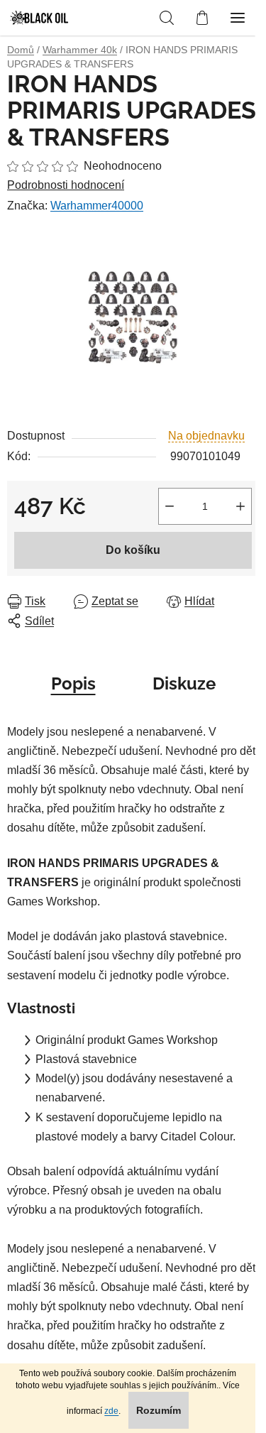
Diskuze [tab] (184, 683)
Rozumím (158, 1410)
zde (111, 1411)
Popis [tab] (73, 683)
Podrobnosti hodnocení (65, 185)
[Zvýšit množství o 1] (240, 506)
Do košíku (133, 550)
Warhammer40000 (96, 206)
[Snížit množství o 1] (169, 506)
